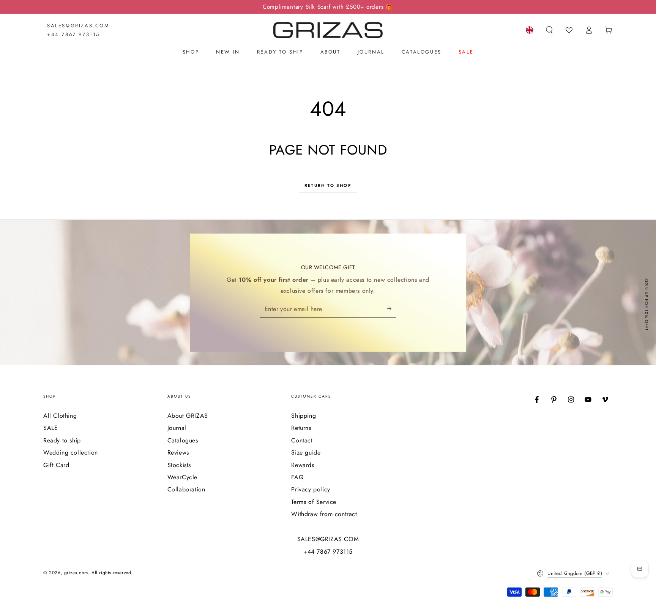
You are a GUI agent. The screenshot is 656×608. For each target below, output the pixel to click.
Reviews (178, 452)
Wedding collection (70, 452)
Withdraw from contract (324, 514)
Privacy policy (310, 489)
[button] (549, 30)
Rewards (302, 465)
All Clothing (60, 415)
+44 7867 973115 (73, 34)
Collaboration (186, 489)
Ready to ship (62, 440)
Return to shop (328, 185)
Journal (176, 427)
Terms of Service (313, 501)
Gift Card (56, 465)
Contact (301, 440)
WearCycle (182, 477)
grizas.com (76, 572)
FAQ (297, 477)
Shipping (303, 415)
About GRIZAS (187, 415)
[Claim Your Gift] (391, 308)
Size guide (305, 452)
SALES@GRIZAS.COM (78, 25)
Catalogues (182, 440)
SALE (50, 427)
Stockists (179, 465)
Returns (301, 427)
